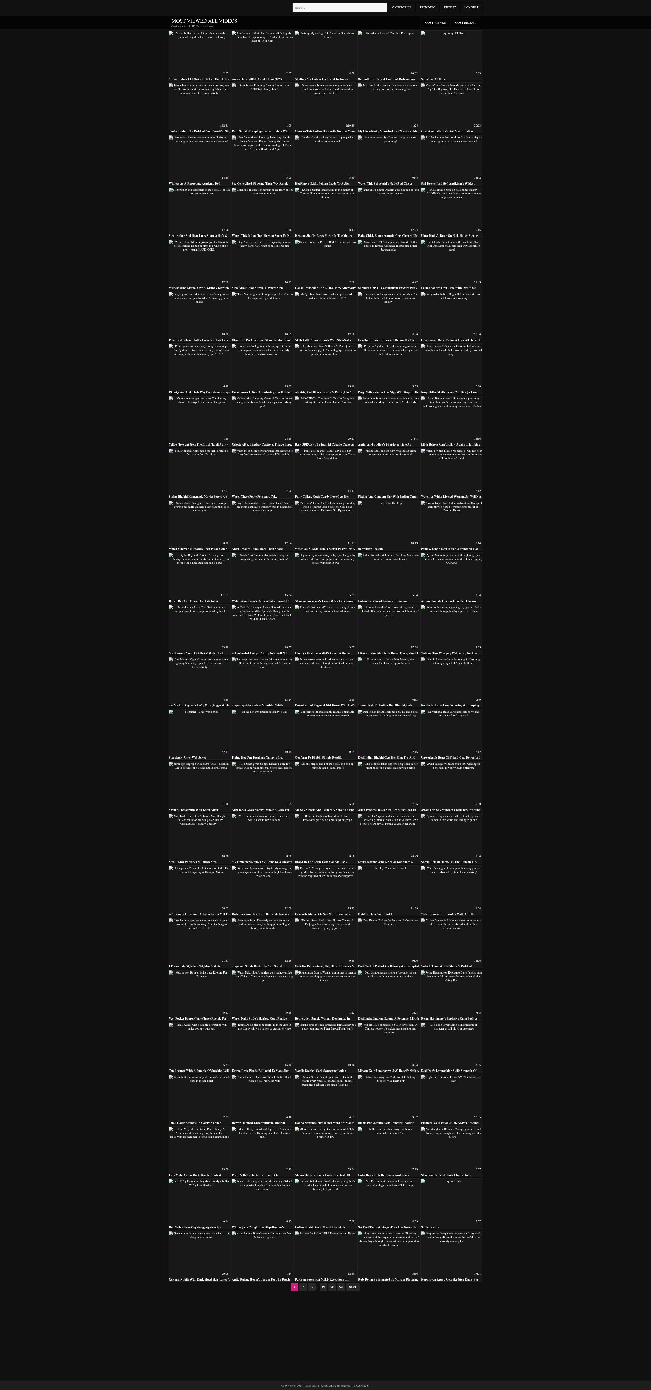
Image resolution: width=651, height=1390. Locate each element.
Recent (450, 7)
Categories (401, 7)
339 (324, 1287)
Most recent (465, 22)
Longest (471, 7)
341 (341, 1287)
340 (332, 1287)
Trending (427, 7)
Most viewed (435, 22)
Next (352, 1287)
